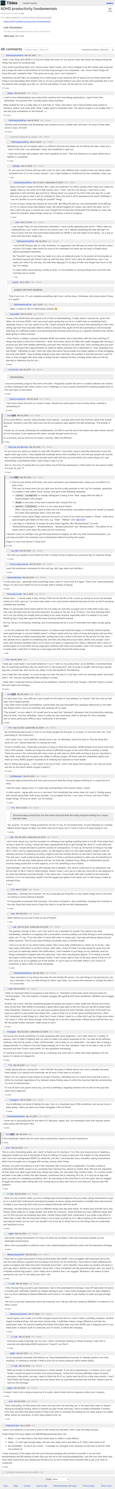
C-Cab (10, 1194)
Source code (42, 1486)
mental (33, 3)
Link (39, 55)
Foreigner (11, 1032)
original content (28, 17)
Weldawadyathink (16, 1254)
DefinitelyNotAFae (15, 55)
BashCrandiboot (18, 399)
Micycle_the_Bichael (18, 447)
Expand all (44, 49)
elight (11, 1234)
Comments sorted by (90, 49)
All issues (73, 1486)
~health (25, 3)
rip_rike (14, 551)
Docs (6, 1486)
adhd (8, 17)
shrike (10, 93)
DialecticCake (12, 1425)
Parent (34, 93)
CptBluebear (16, 776)
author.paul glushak (43, 17)
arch (17, 222)
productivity (16, 17)
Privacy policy (89, 1486)
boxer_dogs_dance (19, 564)
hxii (22, 13)
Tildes (12, 3)
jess (13, 914)
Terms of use (106, 1486)
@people (80, 519)
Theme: (49, 1479)
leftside (16, 166)
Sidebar (109, 3)
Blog (16, 1486)
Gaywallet (14, 314)
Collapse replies (31, 49)
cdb (12, 837)
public (16, 282)
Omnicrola (13, 370)
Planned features (60, 1486)
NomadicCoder (14, 594)
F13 (7, 660)
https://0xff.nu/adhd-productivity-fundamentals (27, 21)
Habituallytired (14, 577)
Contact (27, 1486)
